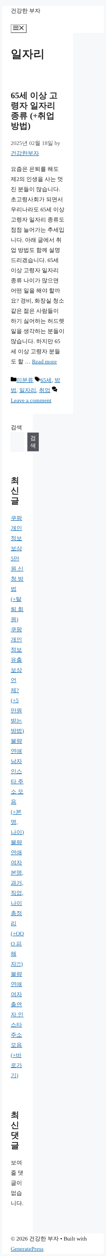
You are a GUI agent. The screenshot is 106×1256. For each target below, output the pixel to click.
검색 (16, 427)
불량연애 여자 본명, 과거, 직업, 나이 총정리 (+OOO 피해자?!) (17, 903)
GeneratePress (27, 1249)
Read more (44, 361)
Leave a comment (31, 400)
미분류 (24, 380)
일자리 (27, 390)
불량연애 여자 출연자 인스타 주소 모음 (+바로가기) (17, 1024)
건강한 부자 (25, 11)
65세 (46, 380)
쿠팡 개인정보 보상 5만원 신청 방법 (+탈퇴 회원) (17, 568)
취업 (44, 390)
